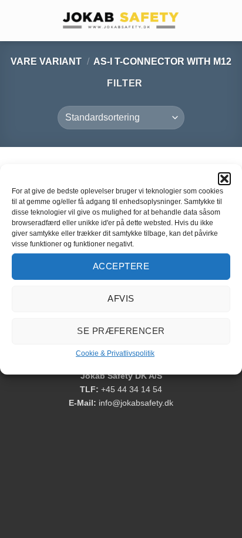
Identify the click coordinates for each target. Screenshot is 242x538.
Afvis (120, 298)
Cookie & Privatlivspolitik (115, 353)
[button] (224, 178)
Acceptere (121, 266)
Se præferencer (120, 331)
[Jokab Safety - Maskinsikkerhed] (121, 20)
